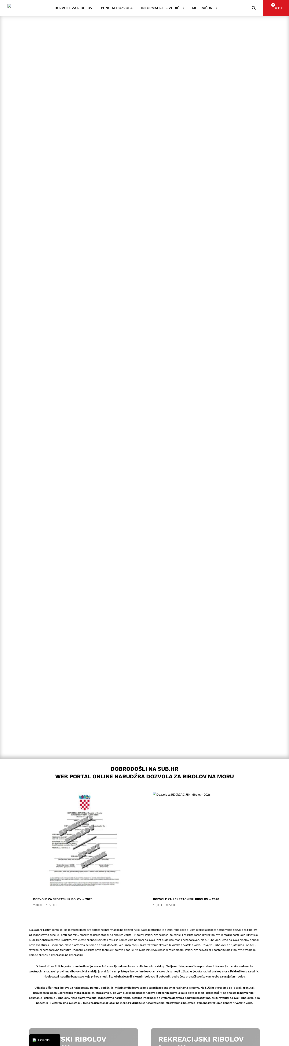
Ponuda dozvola (117, 8)
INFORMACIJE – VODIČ (160, 8)
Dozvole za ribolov (73, 8)
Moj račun (202, 8)
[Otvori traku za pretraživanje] (253, 8)
